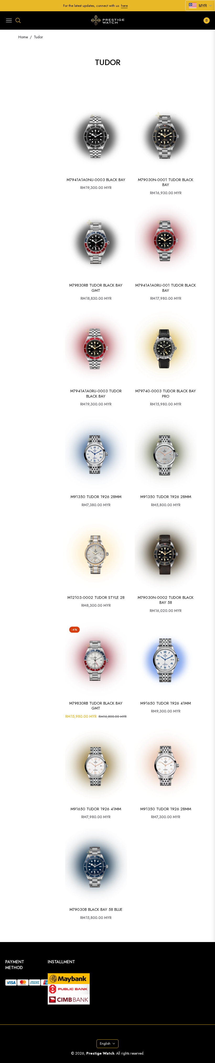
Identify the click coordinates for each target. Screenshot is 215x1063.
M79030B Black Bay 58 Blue (95, 909)
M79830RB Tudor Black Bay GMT (95, 288)
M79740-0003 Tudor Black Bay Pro (165, 394)
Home (23, 37)
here (124, 5)
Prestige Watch (100, 1053)
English (105, 1043)
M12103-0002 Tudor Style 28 (96, 597)
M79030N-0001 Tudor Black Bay (165, 182)
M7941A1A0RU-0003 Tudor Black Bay (96, 394)
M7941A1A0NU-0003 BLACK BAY (96, 180)
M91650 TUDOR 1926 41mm (165, 703)
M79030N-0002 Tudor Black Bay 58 (166, 600)
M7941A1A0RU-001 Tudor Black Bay (165, 288)
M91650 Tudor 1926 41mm (96, 809)
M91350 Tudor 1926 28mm (96, 497)
